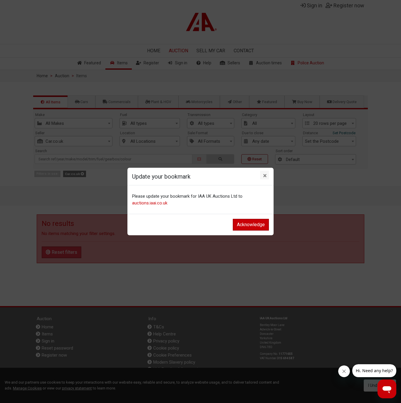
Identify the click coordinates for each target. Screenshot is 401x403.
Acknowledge (251, 224)
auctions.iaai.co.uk (149, 203)
